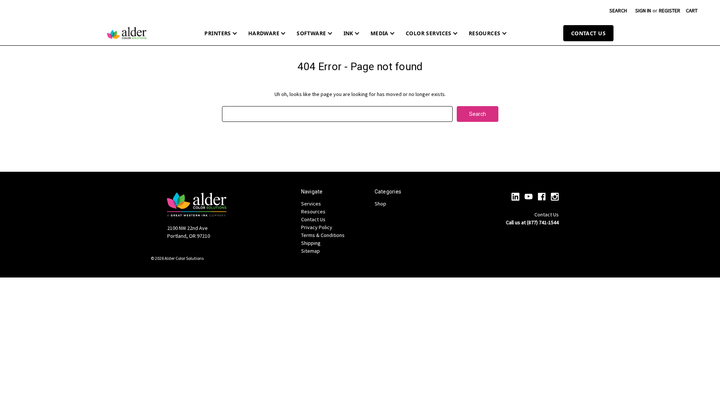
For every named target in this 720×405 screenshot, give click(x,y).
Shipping (311, 243)
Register (669, 10)
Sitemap (310, 251)
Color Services (429, 33)
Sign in (643, 10)
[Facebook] (542, 197)
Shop (380, 203)
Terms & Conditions (323, 235)
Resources (485, 33)
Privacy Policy (316, 227)
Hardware (263, 33)
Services (311, 203)
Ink (348, 33)
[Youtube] (528, 197)
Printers (217, 33)
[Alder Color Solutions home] (126, 33)
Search (618, 10)
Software (311, 33)
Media (379, 33)
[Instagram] (555, 197)
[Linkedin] (515, 197)
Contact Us (588, 33)
